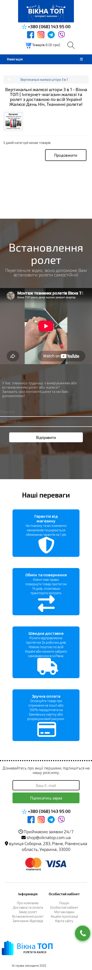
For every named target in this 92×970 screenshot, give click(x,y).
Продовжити (65, 155)
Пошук (64, 903)
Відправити (46, 437)
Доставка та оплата (28, 907)
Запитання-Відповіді (28, 921)
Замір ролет (28, 912)
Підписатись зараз (46, 798)
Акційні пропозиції (64, 916)
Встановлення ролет (28, 916)
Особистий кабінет (64, 907)
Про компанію (28, 903)
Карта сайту (64, 921)
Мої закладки (64, 912)
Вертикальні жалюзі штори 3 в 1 (44, 79)
